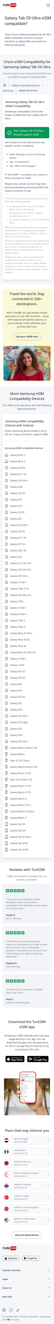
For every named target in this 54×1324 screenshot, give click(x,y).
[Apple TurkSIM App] (11, 1258)
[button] (48, 5)
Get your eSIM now (27, 336)
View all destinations (27, 1235)
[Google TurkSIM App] (30, 1258)
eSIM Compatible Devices (26, 85)
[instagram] (11, 1310)
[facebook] (4, 1310)
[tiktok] (18, 1310)
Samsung (8, 90)
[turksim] (9, 1248)
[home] (4, 85)
